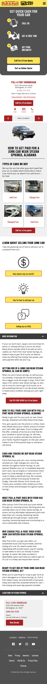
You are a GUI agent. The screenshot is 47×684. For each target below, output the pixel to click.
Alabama (22, 637)
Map (15, 112)
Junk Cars (13, 197)
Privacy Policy (33, 660)
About (10, 655)
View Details (17, 97)
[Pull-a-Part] (17, 3)
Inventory (26, 655)
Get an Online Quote (23, 68)
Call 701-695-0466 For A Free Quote (23, 400)
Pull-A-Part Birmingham (23, 82)
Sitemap (23, 665)
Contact (12, 660)
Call (32, 112)
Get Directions (29, 97)
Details (24, 112)
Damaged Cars (13, 221)
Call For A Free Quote (23, 60)
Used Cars (35, 221)
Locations (13, 637)
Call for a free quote (23, 230)
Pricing (17, 655)
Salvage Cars (34, 197)
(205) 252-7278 (24, 90)
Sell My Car (21, 660)
